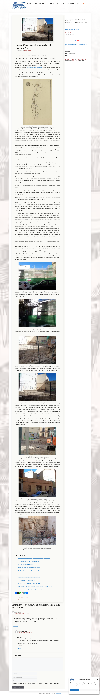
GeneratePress (59, 693)
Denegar (84, 690)
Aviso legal (91, 692)
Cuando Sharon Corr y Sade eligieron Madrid (74, 19)
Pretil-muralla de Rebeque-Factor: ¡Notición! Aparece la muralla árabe (35, 586)
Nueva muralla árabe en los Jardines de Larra (29, 577)
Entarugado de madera (20, 599)
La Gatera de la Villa (69, 59)
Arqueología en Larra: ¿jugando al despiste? (28, 561)
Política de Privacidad (85, 692)
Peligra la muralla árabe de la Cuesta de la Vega (29, 583)
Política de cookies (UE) (70, 53)
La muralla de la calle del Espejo (25, 564)
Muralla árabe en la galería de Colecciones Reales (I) (30, 570)
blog (36, 3)
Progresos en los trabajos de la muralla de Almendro (30, 590)
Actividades (49, 3)
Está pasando (22, 55)
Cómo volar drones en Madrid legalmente (74, 22)
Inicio (16, 55)
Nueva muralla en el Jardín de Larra (26, 580)
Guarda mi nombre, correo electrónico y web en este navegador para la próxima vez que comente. (37, 683)
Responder (15, 626)
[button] (97, 679)
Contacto (78, 3)
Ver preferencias (93, 690)
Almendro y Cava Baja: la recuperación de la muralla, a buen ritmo (34, 558)
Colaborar (71, 3)
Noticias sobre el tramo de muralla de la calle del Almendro (32, 574)
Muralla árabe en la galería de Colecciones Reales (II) (30, 567)
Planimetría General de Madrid (34, 67)
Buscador (41, 3)
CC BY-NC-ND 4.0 (75, 60)
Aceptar (74, 690)
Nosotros (64, 3)
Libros (57, 3)
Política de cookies (78, 692)
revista (29, 3)
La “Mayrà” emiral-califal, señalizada (22, 597)
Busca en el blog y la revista (72, 29)
